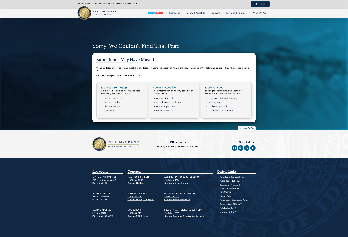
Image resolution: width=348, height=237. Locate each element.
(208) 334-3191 (135, 213)
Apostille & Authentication (169, 102)
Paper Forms (110, 110)
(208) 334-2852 (135, 180)
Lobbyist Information (219, 106)
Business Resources (113, 98)
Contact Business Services (177, 199)
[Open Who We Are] (268, 13)
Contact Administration (176, 183)
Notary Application (165, 106)
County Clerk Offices (230, 204)
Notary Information (165, 98)
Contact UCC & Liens (138, 216)
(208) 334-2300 (172, 180)
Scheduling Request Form (232, 177)
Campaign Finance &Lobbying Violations (230, 186)
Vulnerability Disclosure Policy (234, 200)
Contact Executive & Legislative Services (184, 216)
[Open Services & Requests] (249, 13)
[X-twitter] (246, 148)
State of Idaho (227, 212)
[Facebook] (234, 148)
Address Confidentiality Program (225, 98)
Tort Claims (225, 192)
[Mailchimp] (253, 148)
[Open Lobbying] (222, 13)
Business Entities (112, 102)
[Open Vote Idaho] (164, 13)
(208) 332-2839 (171, 213)
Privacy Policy (226, 196)
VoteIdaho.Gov (227, 208)
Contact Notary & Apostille (141, 199)
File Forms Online (112, 106)
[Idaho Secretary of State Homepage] (84, 13)
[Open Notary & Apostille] (206, 13)
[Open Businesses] (181, 13)
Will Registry (214, 102)
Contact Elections (136, 183)
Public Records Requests (221, 110)
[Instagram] (240, 148)
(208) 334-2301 (135, 196)
